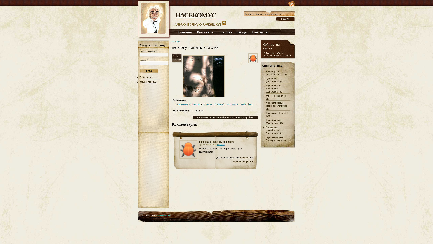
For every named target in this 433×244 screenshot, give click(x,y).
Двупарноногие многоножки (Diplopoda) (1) (274, 89)
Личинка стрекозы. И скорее (216, 141)
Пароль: (144, 60)
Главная (185, 32)
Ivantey (221, 144)
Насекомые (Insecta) (188, 104)
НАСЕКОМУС (195, 15)
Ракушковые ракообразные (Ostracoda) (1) (274, 130)
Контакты (260, 32)
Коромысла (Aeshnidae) (239, 104)
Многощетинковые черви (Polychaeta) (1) (276, 106)
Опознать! (206, 32)
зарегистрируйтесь (244, 117)
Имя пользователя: (148, 51)
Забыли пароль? (148, 82)
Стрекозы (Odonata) (213, 104)
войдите (224, 117)
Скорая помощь (233, 32)
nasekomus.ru (163, 215)
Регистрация (146, 77)
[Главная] (155, 38)
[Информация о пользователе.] (188, 157)
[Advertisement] (154, 146)
